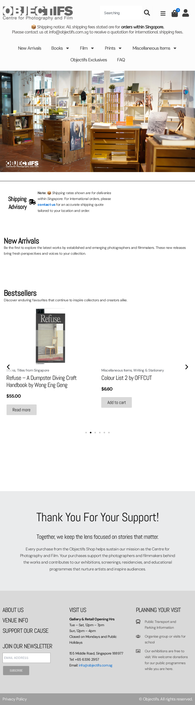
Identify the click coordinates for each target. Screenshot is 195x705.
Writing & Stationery (148, 370)
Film (84, 48)
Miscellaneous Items (151, 48)
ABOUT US (13, 610)
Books (57, 48)
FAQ (121, 60)
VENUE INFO (15, 620)
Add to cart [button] (116, 402)
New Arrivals (29, 48)
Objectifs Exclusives (88, 60)
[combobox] (121, 13)
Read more (21, 410)
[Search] (148, 13)
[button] (8, 367)
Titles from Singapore (33, 370)
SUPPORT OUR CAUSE (25, 631)
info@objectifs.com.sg (95, 665)
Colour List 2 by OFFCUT (126, 378)
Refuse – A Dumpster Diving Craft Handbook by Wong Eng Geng (41, 381)
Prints (110, 48)
